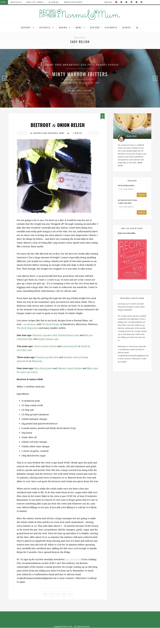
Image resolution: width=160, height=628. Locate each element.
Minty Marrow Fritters (80, 74)
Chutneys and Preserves (45, 133)
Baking (63, 27)
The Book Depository (27, 328)
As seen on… (53, 2)
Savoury (26, 27)
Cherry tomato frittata (45, 346)
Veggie (113, 64)
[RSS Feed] (136, 2)
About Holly (16, 2)
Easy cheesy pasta (43, 368)
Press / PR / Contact (35, 2)
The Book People (50, 324)
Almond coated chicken (70, 368)
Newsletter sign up (73, 2)
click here (128, 310)
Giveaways (111, 27)
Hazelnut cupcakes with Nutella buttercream (55, 335)
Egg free (88, 64)
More (79, 27)
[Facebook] (116, 2)
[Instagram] (141, 2)
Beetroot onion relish (58, 125)
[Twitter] (121, 2)
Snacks (101, 64)
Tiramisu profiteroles (47, 357)
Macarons (37, 361)
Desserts (44, 27)
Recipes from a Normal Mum (126, 233)
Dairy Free (53, 64)
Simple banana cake (48, 339)
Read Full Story (80, 90)
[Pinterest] (126, 2)
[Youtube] (131, 2)
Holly (75, 83)
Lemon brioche (70, 346)
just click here (72, 559)
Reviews (95, 27)
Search (126, 27)
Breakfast (71, 64)
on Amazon (29, 324)
